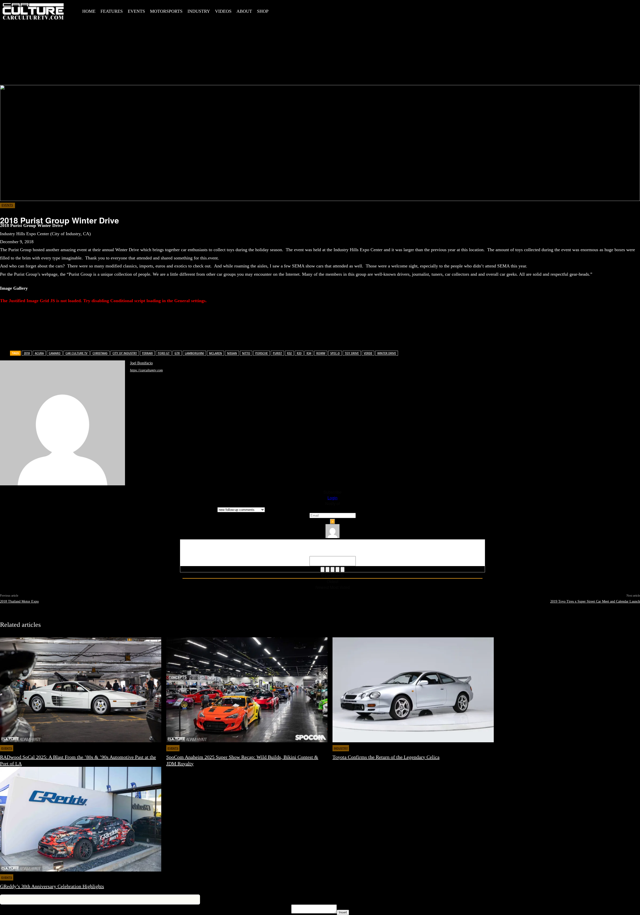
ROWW (320, 353)
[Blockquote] (342, 569)
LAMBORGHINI (194, 353)
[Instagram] (301, 10)
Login (333, 498)
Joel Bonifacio (141, 363)
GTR (177, 353)
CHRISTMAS (100, 353)
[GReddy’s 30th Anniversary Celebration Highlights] (80, 819)
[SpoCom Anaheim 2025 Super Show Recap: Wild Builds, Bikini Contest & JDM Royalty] (247, 689)
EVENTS (7, 205)
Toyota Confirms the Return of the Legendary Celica (386, 757)
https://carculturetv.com (146, 370)
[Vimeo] (324, 10)
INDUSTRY (341, 748)
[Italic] (328, 569)
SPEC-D (335, 353)
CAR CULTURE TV (77, 353)
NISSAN (232, 353)
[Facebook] (290, 10)
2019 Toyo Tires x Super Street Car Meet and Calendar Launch (595, 601)
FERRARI (147, 353)
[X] (312, 10)
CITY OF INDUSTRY (124, 353)
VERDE (368, 353)
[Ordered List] (332, 569)
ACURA (39, 353)
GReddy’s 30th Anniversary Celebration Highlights (52, 886)
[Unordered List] (338, 569)
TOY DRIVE (352, 353)
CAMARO (54, 353)
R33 (299, 353)
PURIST (277, 353)
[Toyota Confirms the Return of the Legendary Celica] (413, 689)
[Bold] (322, 569)
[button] (280, 11)
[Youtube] (335, 10)
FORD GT (164, 353)
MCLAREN (215, 353)
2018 (27, 353)
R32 (289, 353)
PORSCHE (261, 353)
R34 (308, 353)
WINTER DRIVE (386, 353)
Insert (343, 912)
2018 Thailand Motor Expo (19, 601)
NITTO (246, 353)
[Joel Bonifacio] (62, 422)
